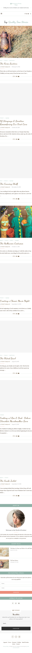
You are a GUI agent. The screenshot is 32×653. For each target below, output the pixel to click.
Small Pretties (25, 642)
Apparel (5, 642)
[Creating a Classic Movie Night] (16, 279)
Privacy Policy (5, 646)
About (13, 644)
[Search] (30, 14)
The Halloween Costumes (11, 243)
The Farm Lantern (8, 63)
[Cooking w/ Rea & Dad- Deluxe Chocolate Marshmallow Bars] (16, 396)
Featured (14, 642)
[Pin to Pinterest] (16, 76)
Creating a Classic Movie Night (15, 301)
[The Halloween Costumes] (16, 222)
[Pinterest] (28, 14)
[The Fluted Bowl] (16, 337)
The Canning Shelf (9, 183)
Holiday (19, 642)
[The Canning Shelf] (16, 162)
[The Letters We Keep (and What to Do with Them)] (4, 552)
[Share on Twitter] (14, 76)
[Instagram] (26, 14)
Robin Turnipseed (5, 67)
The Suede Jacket (8, 480)
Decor (9, 642)
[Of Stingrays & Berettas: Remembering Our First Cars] (16, 99)
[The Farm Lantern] (16, 42)
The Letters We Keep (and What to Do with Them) (21, 548)
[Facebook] (12, 637)
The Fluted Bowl (8, 358)
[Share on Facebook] (13, 76)
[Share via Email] (18, 76)
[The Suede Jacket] (16, 459)
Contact (18, 644)
